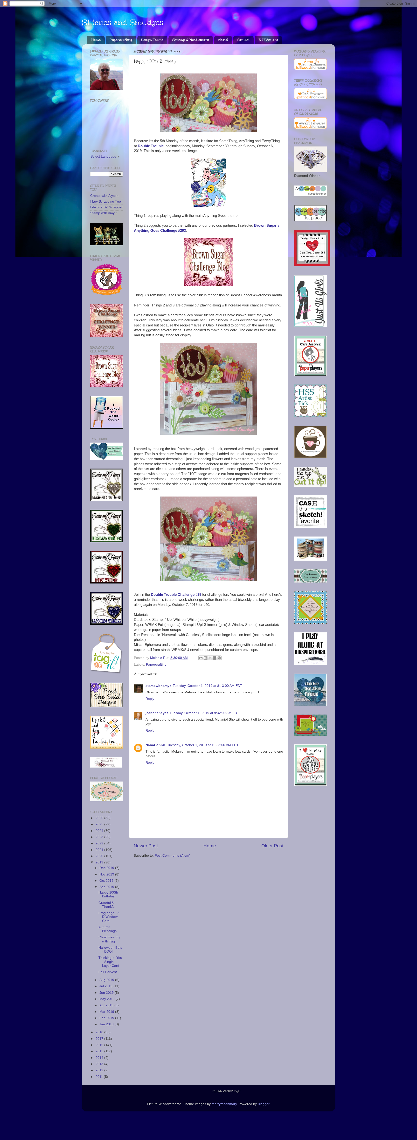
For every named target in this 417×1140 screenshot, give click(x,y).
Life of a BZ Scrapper (106, 207)
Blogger (263, 1104)
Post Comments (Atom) (172, 855)
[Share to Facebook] (214, 658)
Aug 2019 (107, 980)
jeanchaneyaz (157, 713)
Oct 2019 (106, 880)
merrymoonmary (224, 1104)
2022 (100, 843)
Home (96, 40)
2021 (100, 850)
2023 (100, 837)
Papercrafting (121, 40)
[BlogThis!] (205, 658)
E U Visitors (268, 40)
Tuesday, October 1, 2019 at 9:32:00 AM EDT (204, 713)
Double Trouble (151, 146)
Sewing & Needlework (190, 40)
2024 (100, 831)
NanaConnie (156, 745)
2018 (100, 1032)
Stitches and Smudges (122, 22)
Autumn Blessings (107, 929)
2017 (100, 1039)
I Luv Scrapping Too (105, 201)
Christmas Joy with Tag (109, 939)
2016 (100, 1045)
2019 (100, 862)
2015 (100, 1051)
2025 (100, 824)
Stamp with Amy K (104, 213)
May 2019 (107, 999)
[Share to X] (210, 658)
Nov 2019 (107, 874)
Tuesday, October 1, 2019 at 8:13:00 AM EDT (207, 686)
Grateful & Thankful (106, 904)
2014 (100, 1058)
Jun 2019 (107, 992)
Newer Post (146, 845)
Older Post (272, 845)
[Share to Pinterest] (219, 658)
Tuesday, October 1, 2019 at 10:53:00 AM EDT (203, 745)
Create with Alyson (104, 196)
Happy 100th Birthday (108, 894)
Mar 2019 (107, 1012)
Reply (150, 699)
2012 (100, 1070)
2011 (100, 1077)
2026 (100, 818)
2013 (100, 1064)
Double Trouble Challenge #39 (176, 595)
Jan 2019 (107, 1024)
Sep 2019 (107, 887)
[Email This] (200, 658)
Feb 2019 (107, 1018)
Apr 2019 (106, 1005)
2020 (100, 856)
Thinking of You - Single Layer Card (110, 961)
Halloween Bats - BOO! (110, 949)
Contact (243, 40)
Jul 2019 (106, 986)
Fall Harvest (107, 972)
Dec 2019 (107, 868)
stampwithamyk (158, 686)
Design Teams (152, 40)
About (223, 40)
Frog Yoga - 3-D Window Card (109, 916)
